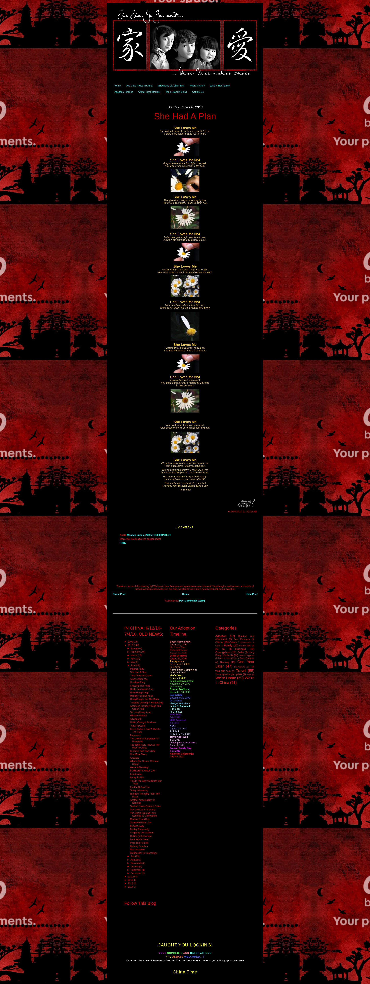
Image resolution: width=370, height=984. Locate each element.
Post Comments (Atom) (192, 600)
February (135, 651)
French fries (245, 646)
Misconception (137, 849)
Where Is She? (197, 85)
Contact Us (198, 92)
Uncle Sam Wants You (141, 689)
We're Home (225, 678)
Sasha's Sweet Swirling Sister (145, 806)
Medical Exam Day (139, 819)
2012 (131, 880)
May (133, 662)
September (136, 863)
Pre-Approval (239, 667)
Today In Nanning (139, 790)
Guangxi (240, 648)
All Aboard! (135, 719)
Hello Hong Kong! (139, 692)
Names (250, 658)
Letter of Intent (224, 658)
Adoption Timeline (123, 92)
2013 (131, 883)
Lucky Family (137, 777)
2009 (131, 641)
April (133, 658)
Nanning (224, 662)
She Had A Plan (185, 116)
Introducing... (136, 774)
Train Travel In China (176, 92)
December (136, 873)
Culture (233, 642)
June (133, 665)
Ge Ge (220, 649)
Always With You (138, 679)
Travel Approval (222, 674)
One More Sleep (138, 754)
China (219, 642)
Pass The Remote (139, 842)
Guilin (241, 652)
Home (117, 85)
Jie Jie (229, 655)
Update (238, 674)
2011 (130, 876)
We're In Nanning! (139, 767)
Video (249, 674)
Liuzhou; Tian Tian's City (142, 751)
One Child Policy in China (139, 85)
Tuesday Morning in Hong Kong (146, 702)
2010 (131, 645)
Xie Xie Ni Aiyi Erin (140, 787)
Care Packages (242, 639)
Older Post (251, 594)
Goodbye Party (137, 682)
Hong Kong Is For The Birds (144, 699)
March (134, 655)
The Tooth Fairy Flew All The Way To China (145, 746)
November (136, 869)
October (135, 866)
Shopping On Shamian (141, 832)
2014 (131, 886)
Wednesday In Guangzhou (143, 853)
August (134, 859)
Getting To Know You (141, 836)
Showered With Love (140, 822)
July (133, 856)
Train (228, 671)
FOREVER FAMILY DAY (143, 770)
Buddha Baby (137, 826)
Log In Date (239, 658)
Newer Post (119, 594)
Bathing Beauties (139, 846)
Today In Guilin (137, 725)
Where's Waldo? (138, 715)
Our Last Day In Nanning (142, 809)
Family (228, 645)
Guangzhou (222, 652)
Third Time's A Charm (141, 675)
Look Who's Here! (139, 839)
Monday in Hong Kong (141, 696)
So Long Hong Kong (140, 712)
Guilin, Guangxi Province (143, 722)
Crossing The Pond (140, 685)
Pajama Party (137, 669)
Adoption (220, 635)
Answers (134, 757)
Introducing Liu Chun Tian (171, 85)
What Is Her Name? (220, 85)
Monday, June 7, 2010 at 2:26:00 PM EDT (149, 535)
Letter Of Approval (246, 655)
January (135, 648)
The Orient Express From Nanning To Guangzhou (143, 814)
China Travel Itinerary (149, 92)
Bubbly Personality (139, 829)
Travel (241, 671)
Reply (123, 542)
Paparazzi (135, 735)
